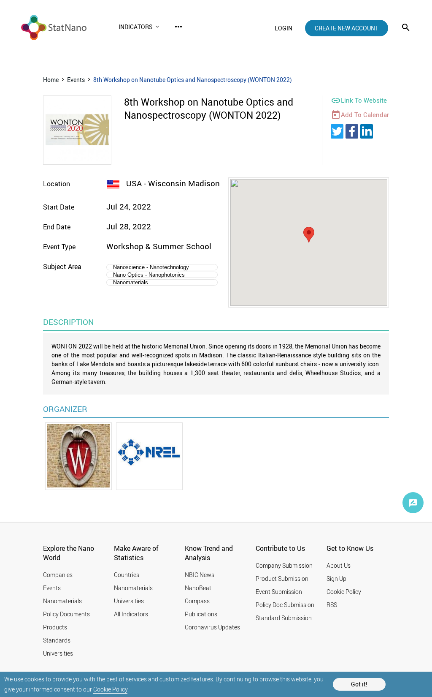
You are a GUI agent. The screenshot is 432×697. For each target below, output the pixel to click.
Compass (197, 601)
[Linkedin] (366, 131)
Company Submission (284, 565)
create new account (346, 28)
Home (51, 80)
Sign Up (336, 578)
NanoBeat (198, 588)
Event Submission (279, 592)
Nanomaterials (62, 601)
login (283, 28)
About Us (339, 565)
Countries (126, 575)
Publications (201, 614)
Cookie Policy (110, 689)
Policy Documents (66, 614)
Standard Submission (284, 618)
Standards (56, 640)
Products (55, 627)
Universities (58, 653)
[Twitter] (337, 131)
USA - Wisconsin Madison (172, 183)
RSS (332, 605)
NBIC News (199, 575)
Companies (58, 575)
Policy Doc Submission (285, 605)
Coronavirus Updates (212, 627)
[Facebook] (352, 131)
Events (76, 80)
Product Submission (282, 578)
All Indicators (131, 614)
